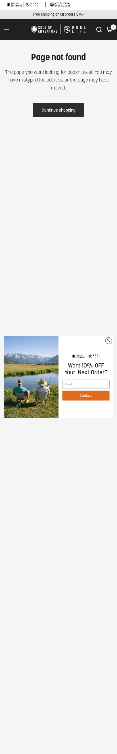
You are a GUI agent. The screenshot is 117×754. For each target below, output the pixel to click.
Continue (86, 395)
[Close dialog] (108, 340)
